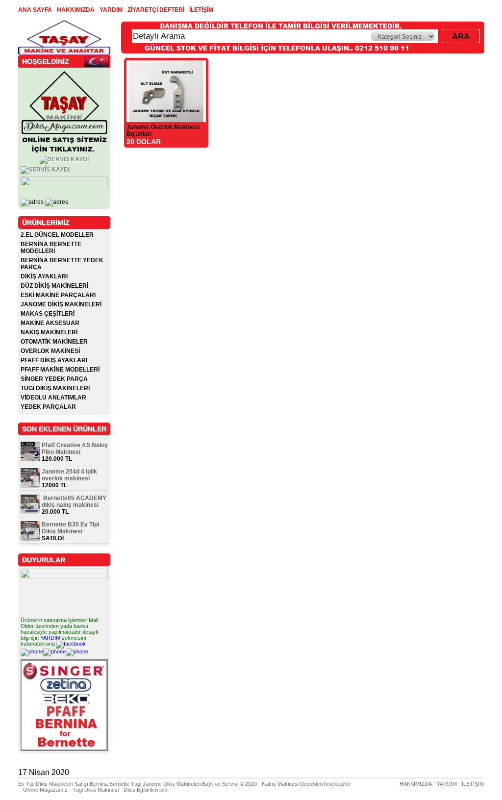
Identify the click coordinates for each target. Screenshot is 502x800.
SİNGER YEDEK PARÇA (54, 378)
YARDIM (50, 638)
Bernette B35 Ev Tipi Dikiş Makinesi (70, 528)
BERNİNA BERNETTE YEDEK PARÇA (62, 264)
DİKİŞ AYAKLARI (44, 276)
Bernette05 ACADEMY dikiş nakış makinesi (74, 501)
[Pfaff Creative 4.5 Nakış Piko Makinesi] (30, 459)
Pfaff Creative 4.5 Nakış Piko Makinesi (75, 448)
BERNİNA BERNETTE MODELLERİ (51, 247)
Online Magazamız (45, 790)
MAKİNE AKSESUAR (50, 323)
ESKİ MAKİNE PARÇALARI (58, 295)
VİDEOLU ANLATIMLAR (53, 397)
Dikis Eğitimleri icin (145, 790)
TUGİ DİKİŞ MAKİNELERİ (55, 388)
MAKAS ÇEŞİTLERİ (48, 313)
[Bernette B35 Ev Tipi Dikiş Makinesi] (30, 538)
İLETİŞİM (473, 784)
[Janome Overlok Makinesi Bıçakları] (166, 119)
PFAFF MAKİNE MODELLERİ (60, 369)
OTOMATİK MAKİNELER (54, 341)
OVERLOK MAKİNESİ (50, 351)
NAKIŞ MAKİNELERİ (49, 332)
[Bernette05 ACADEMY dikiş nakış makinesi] (30, 512)
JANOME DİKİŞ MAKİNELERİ (61, 304)
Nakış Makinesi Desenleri (292, 784)
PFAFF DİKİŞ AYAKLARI (54, 360)
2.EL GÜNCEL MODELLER (57, 234)
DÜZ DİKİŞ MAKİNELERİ (54, 285)
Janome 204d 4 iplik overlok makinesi (69, 475)
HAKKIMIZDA (416, 784)
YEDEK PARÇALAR (48, 406)
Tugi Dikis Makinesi (96, 790)
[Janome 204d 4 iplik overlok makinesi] (30, 485)
